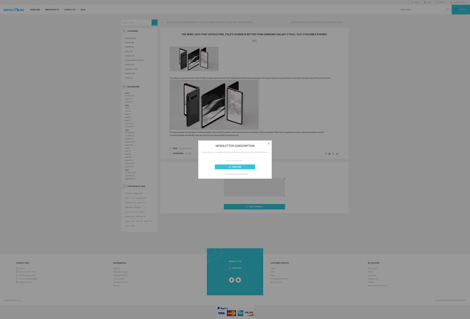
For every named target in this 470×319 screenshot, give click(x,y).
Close (268, 143)
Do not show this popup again (236, 174)
